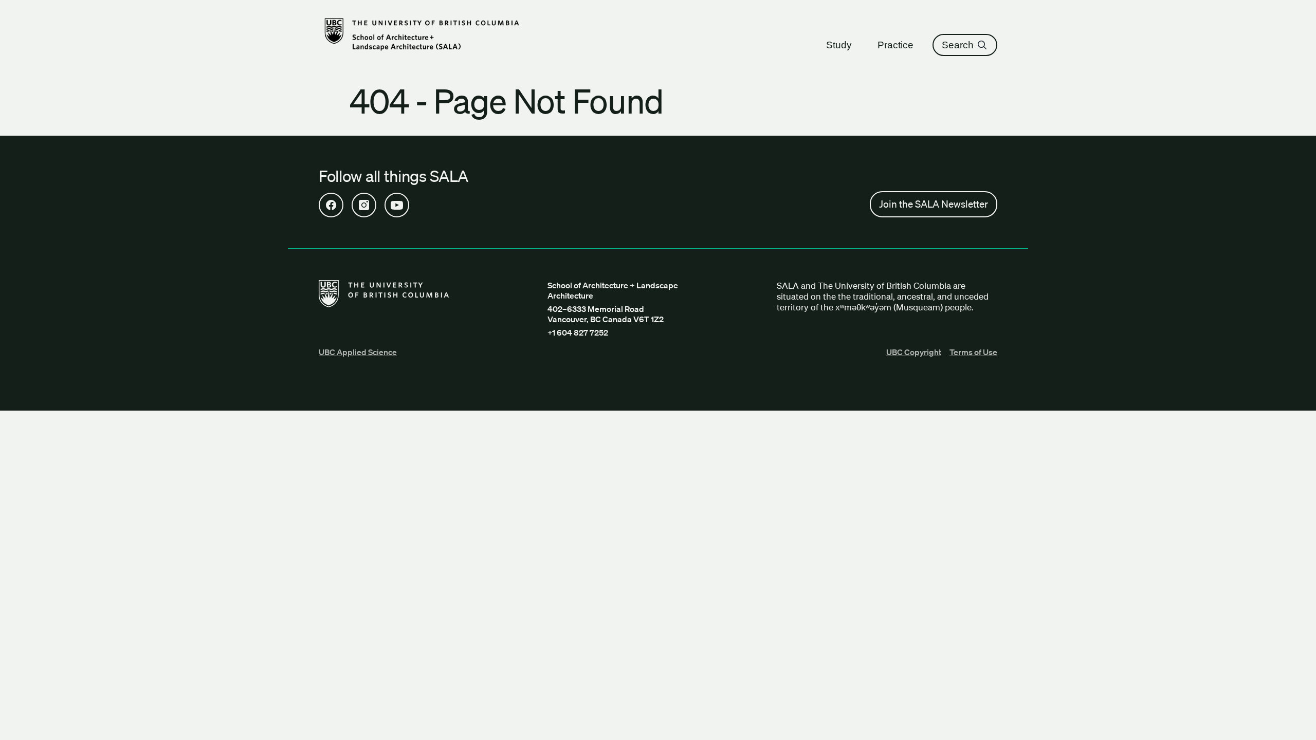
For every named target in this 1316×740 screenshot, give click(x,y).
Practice (895, 45)
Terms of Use (973, 352)
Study (839, 45)
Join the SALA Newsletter (933, 204)
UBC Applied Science (358, 352)
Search (958, 45)
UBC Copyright (913, 352)
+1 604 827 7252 (577, 332)
